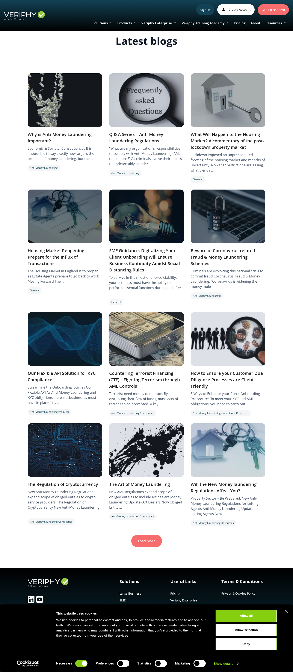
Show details (223, 663)
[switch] (123, 664)
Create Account (239, 10)
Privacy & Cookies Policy (238, 593)
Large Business (130, 593)
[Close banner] (286, 611)
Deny (246, 644)
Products (124, 23)
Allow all (246, 616)
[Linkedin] (31, 599)
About (255, 23)
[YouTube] (39, 599)
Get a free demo (273, 10)
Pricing (239, 23)
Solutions (100, 23)
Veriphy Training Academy (203, 23)
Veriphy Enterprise (156, 23)
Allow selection (246, 630)
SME (122, 600)
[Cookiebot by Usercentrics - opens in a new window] (28, 663)
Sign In (205, 10)
